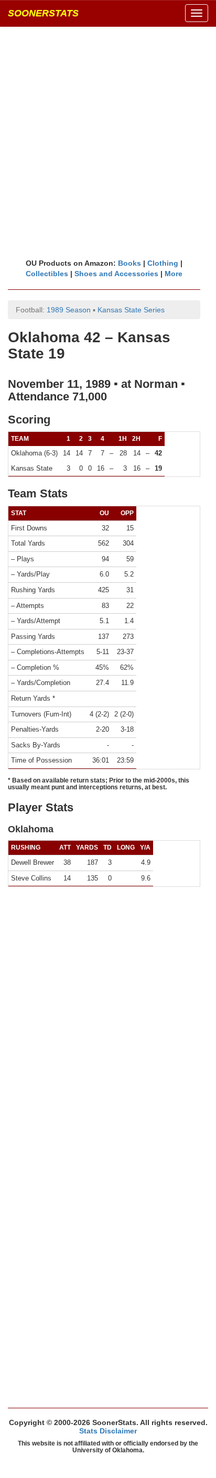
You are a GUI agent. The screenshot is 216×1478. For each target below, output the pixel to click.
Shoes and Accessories (116, 273)
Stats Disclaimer (108, 1431)
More (173, 273)
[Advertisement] (108, 142)
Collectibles (47, 273)
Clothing (162, 263)
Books (129, 263)
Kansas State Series (131, 310)
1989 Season (69, 310)
